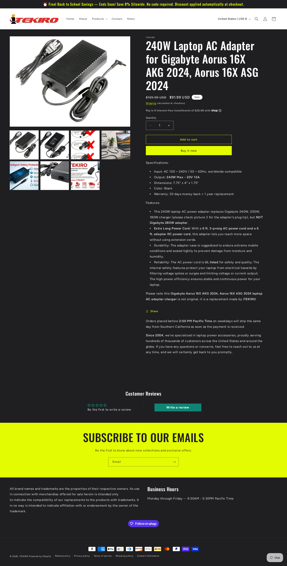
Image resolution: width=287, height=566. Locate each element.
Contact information (148, 556)
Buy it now (189, 150)
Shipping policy (124, 556)
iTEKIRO (24, 556)
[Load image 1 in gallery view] (24, 145)
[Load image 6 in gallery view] (54, 175)
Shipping (151, 103)
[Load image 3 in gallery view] (85, 145)
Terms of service (103, 556)
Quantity (151, 117)
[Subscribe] (174, 462)
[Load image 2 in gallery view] (54, 145)
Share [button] (154, 311)
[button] (99, 19)
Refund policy (62, 556)
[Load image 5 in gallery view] (24, 175)
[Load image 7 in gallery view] (85, 175)
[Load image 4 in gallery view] (116, 145)
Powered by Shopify (40, 556)
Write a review (177, 407)
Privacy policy (82, 556)
